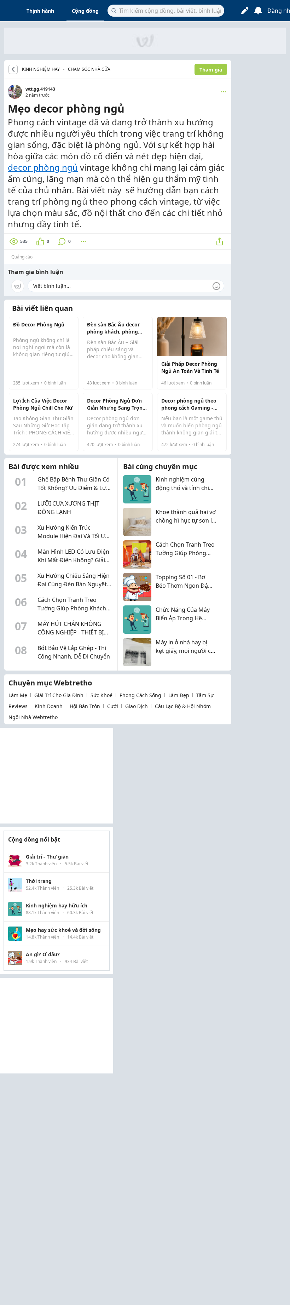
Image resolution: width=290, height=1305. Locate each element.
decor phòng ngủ (43, 167)
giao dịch (136, 706)
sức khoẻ (101, 695)
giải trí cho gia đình (58, 695)
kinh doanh (49, 706)
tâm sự (205, 695)
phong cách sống (140, 695)
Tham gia (210, 69)
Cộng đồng (85, 10)
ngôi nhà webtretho (33, 717)
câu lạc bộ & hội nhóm (183, 706)
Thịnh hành (40, 10)
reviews (18, 706)
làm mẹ (17, 695)
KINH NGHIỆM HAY (41, 69)
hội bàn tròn (85, 706)
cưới (112, 706)
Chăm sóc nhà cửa (89, 69)
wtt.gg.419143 (40, 89)
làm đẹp (178, 695)
